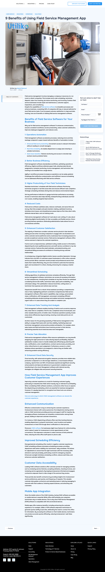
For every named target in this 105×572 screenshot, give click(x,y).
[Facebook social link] (4, 559)
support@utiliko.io (15, 556)
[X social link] (9, 559)
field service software (48, 107)
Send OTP (99, 114)
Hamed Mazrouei (22, 88)
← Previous (10, 528)
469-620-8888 (13, 554)
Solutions (38, 14)
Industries (20, 14)
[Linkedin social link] (13, 559)
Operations (29, 14)
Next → (96, 528)
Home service (10, 14)
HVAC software (36, 428)
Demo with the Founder (78, 3)
